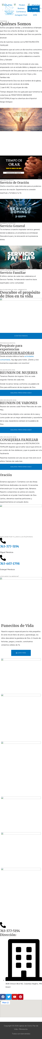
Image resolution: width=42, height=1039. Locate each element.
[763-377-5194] (3, 541)
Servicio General (12, 226)
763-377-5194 (9, 546)
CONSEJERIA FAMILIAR (19, 440)
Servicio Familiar (13, 273)
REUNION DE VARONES (18, 403)
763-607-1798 (10, 564)
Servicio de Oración (14, 183)
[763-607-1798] (3, 558)
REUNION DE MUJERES (18, 373)
